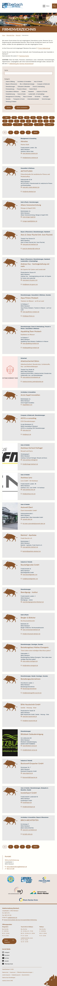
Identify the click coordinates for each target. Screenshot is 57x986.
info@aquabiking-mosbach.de (31, 347)
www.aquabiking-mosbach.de (31, 343)
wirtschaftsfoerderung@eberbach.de (17, 866)
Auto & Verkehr (38, 81)
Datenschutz (5, 972)
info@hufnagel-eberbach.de (30, 464)
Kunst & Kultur (22, 94)
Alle (6, 117)
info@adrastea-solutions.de (30, 157)
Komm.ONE (10, 980)
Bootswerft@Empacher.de (30, 777)
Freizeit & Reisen (22, 89)
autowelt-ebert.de (27, 519)
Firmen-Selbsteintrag (44, 48)
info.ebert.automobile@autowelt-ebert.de (34, 523)
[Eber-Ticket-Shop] (26, 880)
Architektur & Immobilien (24, 81)
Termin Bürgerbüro (7, 941)
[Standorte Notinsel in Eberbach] (10, 879)
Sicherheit (37, 96)
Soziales (8, 99)
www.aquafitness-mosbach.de (31, 312)
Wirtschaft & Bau (10, 35)
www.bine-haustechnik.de (30, 716)
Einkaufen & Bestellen (24, 86)
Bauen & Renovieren (11, 84)
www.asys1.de (27, 430)
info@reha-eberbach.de (29, 191)
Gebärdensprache (16, 975)
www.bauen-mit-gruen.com (30, 280)
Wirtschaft (18, 35)
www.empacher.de (28, 773)
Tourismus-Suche (24, 56)
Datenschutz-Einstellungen (8, 977)
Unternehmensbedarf (33, 99)
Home (3, 35)
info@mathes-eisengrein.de (30, 665)
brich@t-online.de (27, 834)
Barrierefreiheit (25, 975)
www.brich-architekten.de (30, 830)
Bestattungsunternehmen (29, 688)
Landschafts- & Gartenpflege (36, 94)
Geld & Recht (33, 89)
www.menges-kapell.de (29, 217)
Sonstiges (46, 96)
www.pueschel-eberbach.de (30, 244)
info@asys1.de (27, 434)
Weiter (35, 132)
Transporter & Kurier (19, 99)
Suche (6, 70)
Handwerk (31, 91)
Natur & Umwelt (27, 96)
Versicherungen (46, 99)
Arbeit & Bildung (10, 81)
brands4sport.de (27, 802)
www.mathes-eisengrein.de (30, 661)
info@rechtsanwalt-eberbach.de (31, 634)
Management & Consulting (13, 96)
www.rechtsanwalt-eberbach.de (31, 629)
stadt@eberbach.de (12, 917)
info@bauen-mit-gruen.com (30, 284)
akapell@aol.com (27, 404)
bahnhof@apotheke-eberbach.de (32, 551)
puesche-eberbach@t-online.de (31, 248)
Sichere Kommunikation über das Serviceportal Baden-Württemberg (20, 919)
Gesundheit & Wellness (12, 91)
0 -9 (49, 124)
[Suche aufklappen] (54, 6)
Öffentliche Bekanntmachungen (24, 972)
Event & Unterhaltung (39, 86)
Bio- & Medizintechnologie (27, 84)
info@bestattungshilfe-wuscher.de (32, 693)
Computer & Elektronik (43, 84)
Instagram (7, 952)
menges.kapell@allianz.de (30, 221)
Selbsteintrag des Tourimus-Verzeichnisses (21, 63)
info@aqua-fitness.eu (28, 316)
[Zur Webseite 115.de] (15, 890)
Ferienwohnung (10, 89)
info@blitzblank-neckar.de (30, 750)
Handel (23, 91)
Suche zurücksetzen (22, 107)
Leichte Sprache (6, 975)
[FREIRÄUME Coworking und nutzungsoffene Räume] (44, 880)
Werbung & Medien (11, 101)
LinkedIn (7, 961)
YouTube (7, 958)
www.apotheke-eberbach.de (30, 547)
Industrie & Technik (42, 91)
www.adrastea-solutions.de (30, 153)
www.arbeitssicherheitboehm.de (31, 377)
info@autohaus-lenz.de (29, 494)
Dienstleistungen (10, 86)
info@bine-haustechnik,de (30, 720)
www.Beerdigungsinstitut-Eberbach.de (33, 602)
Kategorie (7, 79)
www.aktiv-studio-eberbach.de (31, 187)
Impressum (13, 972)
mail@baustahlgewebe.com (30, 578)
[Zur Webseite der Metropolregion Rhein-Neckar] (39, 892)
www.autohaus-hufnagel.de (30, 460)
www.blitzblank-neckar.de (30, 745)
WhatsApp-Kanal (9, 963)
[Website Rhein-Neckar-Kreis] (28, 899)
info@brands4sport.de (29, 806)
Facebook (7, 955)
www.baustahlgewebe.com (30, 574)
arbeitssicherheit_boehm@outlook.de (33, 381)
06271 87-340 (10, 868)
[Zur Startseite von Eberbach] (12, 6)
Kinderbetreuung (10, 94)
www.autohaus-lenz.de (29, 489)
